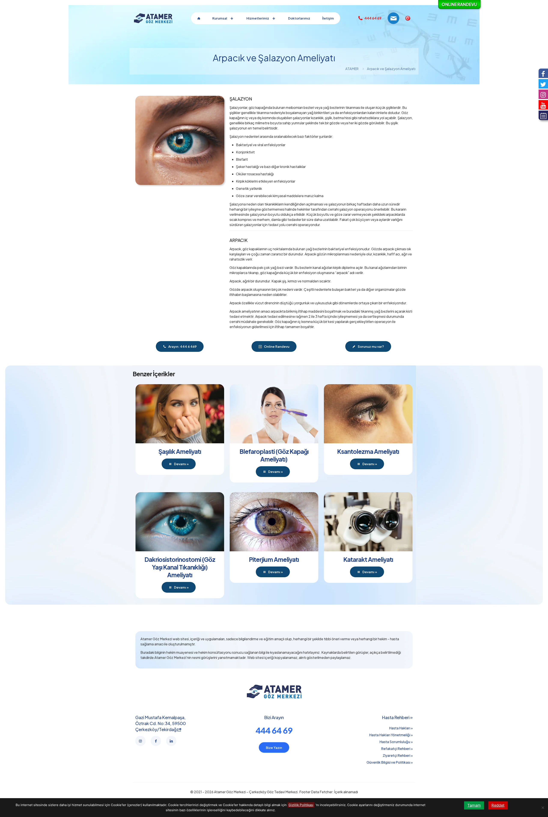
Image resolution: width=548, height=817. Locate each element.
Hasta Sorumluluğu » (396, 741)
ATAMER (352, 68)
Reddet (498, 805)
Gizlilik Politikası (301, 805)
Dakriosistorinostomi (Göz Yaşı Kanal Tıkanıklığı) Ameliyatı (179, 567)
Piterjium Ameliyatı (274, 559)
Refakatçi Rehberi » (397, 748)
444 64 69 (274, 730)
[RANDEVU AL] (543, 115)
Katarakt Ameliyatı (368, 559)
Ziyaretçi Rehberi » (398, 755)
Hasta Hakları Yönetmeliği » (391, 735)
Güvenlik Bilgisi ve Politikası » (389, 762)
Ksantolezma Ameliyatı (368, 451)
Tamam (474, 805)
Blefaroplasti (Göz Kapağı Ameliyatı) (274, 455)
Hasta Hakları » (401, 728)
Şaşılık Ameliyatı (179, 451)
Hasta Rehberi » (397, 717)
